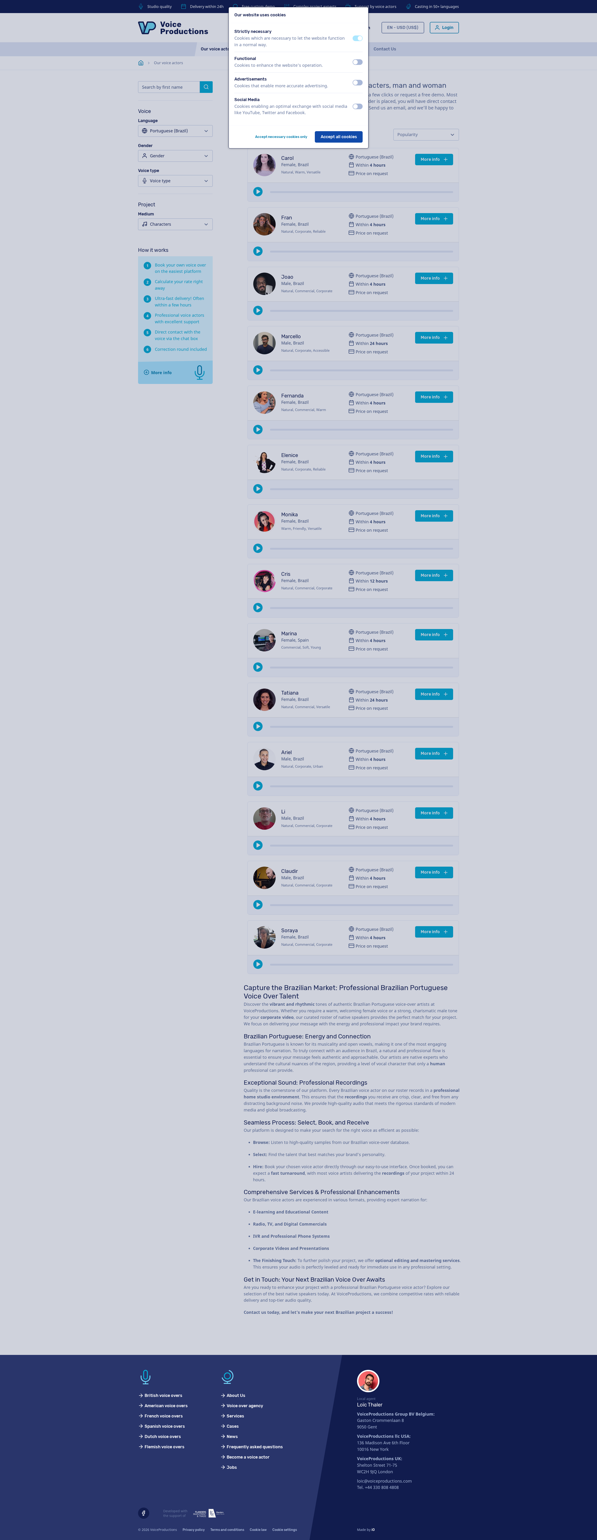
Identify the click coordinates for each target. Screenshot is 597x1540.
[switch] (358, 38)
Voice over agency (244, 1405)
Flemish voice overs (164, 1446)
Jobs (231, 1467)
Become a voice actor (248, 1457)
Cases (232, 1426)
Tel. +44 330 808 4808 (378, 1487)
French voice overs (163, 1416)
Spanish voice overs (164, 1426)
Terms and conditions (227, 1530)
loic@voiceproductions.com (384, 1481)
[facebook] (143, 1513)
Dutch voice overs (162, 1436)
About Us (235, 1395)
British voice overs (163, 1395)
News (232, 1436)
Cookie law (258, 1530)
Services (235, 1416)
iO (373, 1530)
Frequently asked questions (254, 1446)
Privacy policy (194, 1530)
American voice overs (166, 1405)
